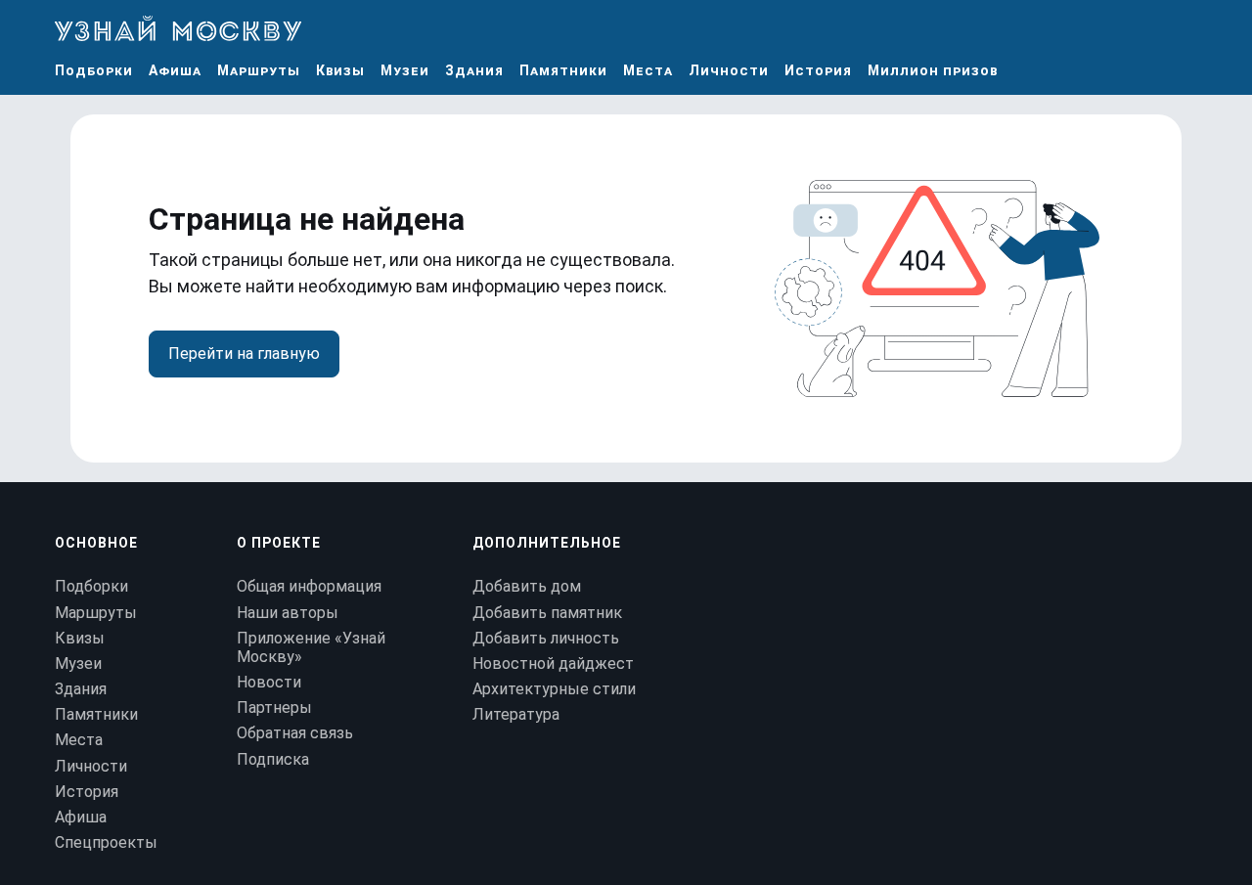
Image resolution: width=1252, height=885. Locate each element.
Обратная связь (295, 733)
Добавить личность (545, 638)
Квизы (340, 70)
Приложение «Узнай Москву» (311, 647)
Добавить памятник (547, 612)
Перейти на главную (244, 353)
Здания (474, 70)
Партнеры (274, 707)
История (818, 70)
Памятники (563, 70)
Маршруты (258, 70)
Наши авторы (287, 612)
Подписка (273, 759)
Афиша (175, 70)
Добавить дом (526, 586)
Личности (729, 70)
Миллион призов (933, 70)
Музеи (404, 70)
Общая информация (309, 586)
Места (648, 70)
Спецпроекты (106, 842)
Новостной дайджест (553, 663)
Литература (515, 714)
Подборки (94, 70)
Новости (269, 682)
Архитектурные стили (554, 689)
